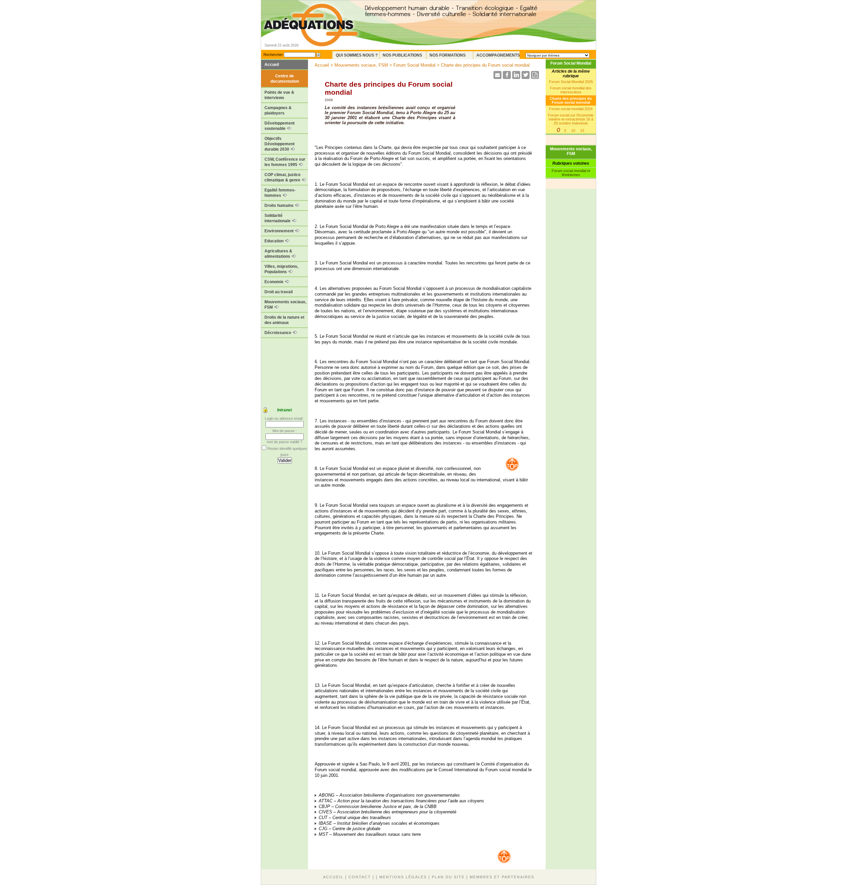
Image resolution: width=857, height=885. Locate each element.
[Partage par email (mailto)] (497, 77)
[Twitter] (526, 77)
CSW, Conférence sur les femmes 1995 (284, 162)
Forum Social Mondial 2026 (571, 82)
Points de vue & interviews (279, 95)
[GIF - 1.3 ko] (512, 470)
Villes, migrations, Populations (281, 269)
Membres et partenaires (502, 877)
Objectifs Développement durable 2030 (279, 144)
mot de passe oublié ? (284, 442)
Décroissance (278, 332)
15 (582, 131)
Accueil (271, 64)
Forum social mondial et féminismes (571, 173)
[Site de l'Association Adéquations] (311, 34)
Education (274, 241)
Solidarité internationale (278, 218)
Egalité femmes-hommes (280, 193)
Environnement (279, 231)
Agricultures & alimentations (278, 254)
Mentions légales (403, 877)
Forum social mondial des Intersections (571, 90)
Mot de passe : (284, 431)
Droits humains (279, 205)
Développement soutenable (279, 126)
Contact (359, 877)
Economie (274, 281)
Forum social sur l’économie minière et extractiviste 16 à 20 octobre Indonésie (571, 119)
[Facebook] (507, 77)
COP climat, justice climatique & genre (282, 177)
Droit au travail (278, 292)
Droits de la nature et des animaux (284, 320)
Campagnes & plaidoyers (278, 110)
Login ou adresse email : (284, 418)
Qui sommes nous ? (357, 55)
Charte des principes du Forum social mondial (571, 100)
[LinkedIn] (516, 77)
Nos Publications (402, 55)
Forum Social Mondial (570, 63)
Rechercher (273, 55)
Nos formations (448, 55)
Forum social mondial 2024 (571, 109)
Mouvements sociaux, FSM (285, 305)
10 (573, 131)
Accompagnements (498, 55)
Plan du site (448, 877)
